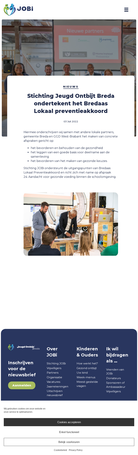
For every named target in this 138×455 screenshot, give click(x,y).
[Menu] (126, 9)
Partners (52, 372)
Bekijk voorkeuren (69, 441)
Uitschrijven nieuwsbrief (55, 393)
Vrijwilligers (54, 368)
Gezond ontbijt (87, 368)
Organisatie (54, 377)
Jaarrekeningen (57, 386)
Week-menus (86, 377)
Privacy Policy (75, 450)
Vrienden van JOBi (115, 371)
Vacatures (53, 381)
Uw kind (82, 372)
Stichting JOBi (56, 363)
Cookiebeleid (60, 450)
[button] (21, 385)
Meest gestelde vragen (87, 384)
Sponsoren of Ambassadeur (115, 385)
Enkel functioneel (69, 432)
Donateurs (113, 378)
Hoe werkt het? (87, 363)
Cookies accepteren (69, 422)
